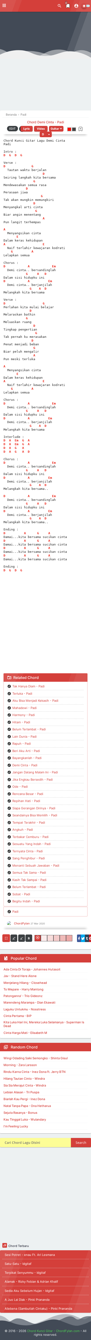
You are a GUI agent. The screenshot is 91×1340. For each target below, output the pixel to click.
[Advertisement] (45, 62)
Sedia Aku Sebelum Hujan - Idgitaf (29, 1291)
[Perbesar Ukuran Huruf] (14, 938)
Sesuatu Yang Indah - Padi (31, 844)
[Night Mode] (86, 6)
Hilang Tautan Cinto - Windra (24, 1078)
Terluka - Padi (22, 693)
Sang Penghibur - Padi (28, 858)
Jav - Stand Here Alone (20, 976)
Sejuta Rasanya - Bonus (20, 1112)
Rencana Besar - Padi (27, 794)
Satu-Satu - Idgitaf (18, 1264)
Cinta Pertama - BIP (18, 1016)
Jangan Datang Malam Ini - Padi (35, 772)
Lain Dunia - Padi (24, 736)
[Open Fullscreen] (6, 938)
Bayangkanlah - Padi (27, 758)
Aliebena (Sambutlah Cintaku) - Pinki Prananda (38, 1308)
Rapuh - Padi (21, 743)
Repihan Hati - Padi (26, 801)
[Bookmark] (80, 129)
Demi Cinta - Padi (24, 765)
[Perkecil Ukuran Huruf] (21, 938)
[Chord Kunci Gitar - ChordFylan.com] (23, 5)
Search (81, 1142)
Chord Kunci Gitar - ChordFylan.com (53, 1331)
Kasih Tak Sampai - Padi (29, 880)
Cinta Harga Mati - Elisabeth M (25, 1033)
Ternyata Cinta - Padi (27, 851)
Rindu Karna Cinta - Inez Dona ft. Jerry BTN (35, 1072)
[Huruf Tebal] (29, 938)
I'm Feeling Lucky (16, 1126)
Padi (15, 911)
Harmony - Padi (23, 715)
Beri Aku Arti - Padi (26, 751)
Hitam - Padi (21, 722)
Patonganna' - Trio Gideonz (23, 996)
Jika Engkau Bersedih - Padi (32, 779)
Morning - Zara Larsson (20, 1065)
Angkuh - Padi (22, 829)
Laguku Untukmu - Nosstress (25, 1009)
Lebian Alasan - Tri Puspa (21, 1092)
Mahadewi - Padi (24, 708)
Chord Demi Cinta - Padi (45, 122)
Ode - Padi (20, 786)
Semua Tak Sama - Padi (29, 872)
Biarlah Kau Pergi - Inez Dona (24, 1099)
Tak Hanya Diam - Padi (28, 686)
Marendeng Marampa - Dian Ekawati (29, 1002)
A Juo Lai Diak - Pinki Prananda (27, 1299)
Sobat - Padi (21, 894)
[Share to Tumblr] (87, 938)
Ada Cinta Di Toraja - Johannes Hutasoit (32, 969)
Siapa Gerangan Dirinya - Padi (33, 808)
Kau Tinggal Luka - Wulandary (25, 1119)
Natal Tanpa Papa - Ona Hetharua (27, 1106)
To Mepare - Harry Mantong (23, 989)
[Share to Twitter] (83, 938)
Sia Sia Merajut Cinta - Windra (25, 1085)
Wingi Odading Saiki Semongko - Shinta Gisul (36, 1058)
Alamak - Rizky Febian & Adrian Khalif (31, 1281)
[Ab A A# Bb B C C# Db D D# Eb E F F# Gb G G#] (46, 134)
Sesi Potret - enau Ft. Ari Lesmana (30, 1255)
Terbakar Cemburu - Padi (30, 837)
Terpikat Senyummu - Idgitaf (25, 1272)
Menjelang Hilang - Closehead (25, 983)
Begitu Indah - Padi (26, 901)
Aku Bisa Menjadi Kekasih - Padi (35, 700)
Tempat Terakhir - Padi (28, 822)
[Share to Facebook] (79, 938)
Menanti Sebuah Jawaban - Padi (35, 865)
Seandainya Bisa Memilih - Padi (34, 815)
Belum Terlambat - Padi (29, 729)
